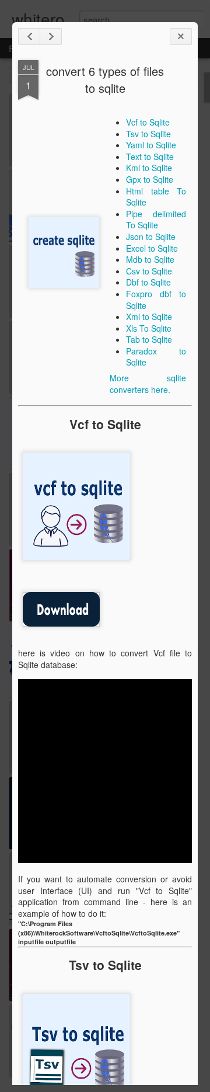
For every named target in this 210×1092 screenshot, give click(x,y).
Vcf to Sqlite (148, 122)
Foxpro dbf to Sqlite (156, 299)
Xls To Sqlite (149, 328)
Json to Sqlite (151, 236)
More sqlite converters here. (148, 383)
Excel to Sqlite (152, 248)
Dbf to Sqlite (148, 282)
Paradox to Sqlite (156, 356)
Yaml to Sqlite (151, 145)
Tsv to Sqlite (148, 134)
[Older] (51, 36)
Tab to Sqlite (149, 339)
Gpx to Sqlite (149, 179)
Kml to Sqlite (149, 167)
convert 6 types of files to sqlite (105, 79)
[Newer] (29, 36)
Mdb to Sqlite (150, 259)
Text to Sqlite (150, 156)
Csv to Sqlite (149, 271)
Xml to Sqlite (149, 316)
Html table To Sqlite (156, 196)
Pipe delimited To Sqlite (156, 219)
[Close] (181, 36)
